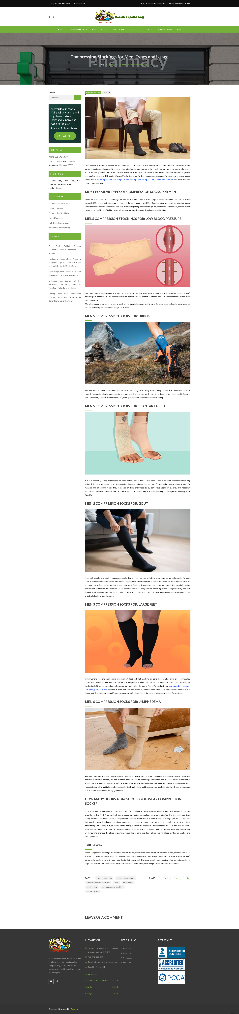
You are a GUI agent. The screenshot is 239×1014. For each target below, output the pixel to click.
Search (52, 92)
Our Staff (127, 963)
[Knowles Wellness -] (119, 16)
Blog (179, 29)
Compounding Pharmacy (77, 29)
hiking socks (128, 882)
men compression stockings (112, 887)
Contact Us (148, 29)
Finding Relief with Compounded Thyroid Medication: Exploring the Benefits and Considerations (65, 297)
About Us (135, 29)
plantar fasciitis (93, 891)
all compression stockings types (113, 179)
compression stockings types (98, 882)
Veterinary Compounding (59, 227)
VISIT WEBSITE (65, 136)
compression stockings (126, 878)
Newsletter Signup (165, 29)
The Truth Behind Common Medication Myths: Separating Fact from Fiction (65, 249)
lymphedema (92, 887)
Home (60, 29)
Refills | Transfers (119, 29)
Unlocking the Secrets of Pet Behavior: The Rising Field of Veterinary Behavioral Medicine (65, 284)
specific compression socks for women (153, 179)
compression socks (104, 878)
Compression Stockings (59, 213)
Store (94, 29)
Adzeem (74, 1009)
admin (108, 92)
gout (116, 882)
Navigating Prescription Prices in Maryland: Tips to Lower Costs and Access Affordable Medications (65, 262)
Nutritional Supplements (59, 223)
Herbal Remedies (56, 218)
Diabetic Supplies (56, 208)
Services (104, 29)
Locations (127, 953)
